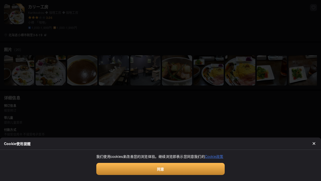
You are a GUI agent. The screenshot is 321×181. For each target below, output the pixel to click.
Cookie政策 (214, 156)
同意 (160, 168)
